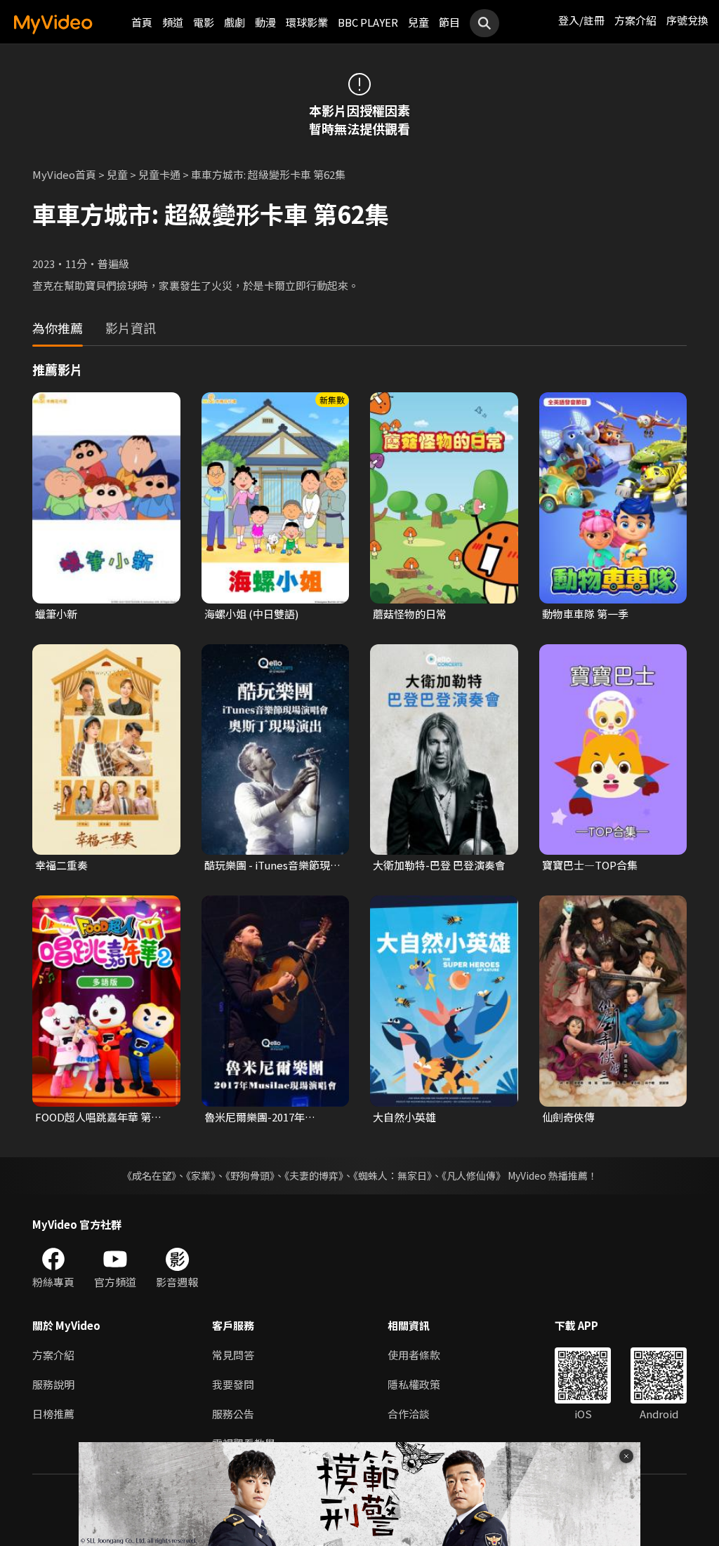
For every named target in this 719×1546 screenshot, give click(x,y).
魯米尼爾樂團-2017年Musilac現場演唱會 (254, 1117)
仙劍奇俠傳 (568, 1116)
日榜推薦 (53, 1413)
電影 (203, 22)
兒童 (418, 22)
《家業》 (201, 1175)
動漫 (265, 22)
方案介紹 (635, 20)
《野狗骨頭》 (250, 1175)
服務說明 (53, 1384)
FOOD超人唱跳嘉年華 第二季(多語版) (98, 1117)
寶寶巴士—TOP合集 (590, 865)
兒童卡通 (159, 174)
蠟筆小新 (56, 613)
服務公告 (233, 1413)
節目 (449, 22)
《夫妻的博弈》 (313, 1175)
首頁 (141, 22)
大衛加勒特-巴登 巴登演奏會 (439, 865)
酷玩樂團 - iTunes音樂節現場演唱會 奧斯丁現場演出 (272, 865)
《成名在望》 (149, 1175)
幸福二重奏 (61, 865)
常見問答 (233, 1354)
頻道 (172, 22)
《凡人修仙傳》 (474, 1175)
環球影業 (307, 22)
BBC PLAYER (368, 22)
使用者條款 (414, 1354)
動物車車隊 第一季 (585, 613)
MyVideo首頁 (64, 174)
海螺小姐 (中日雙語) (251, 613)
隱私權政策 (414, 1384)
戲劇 (234, 22)
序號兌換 (687, 20)
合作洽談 (409, 1413)
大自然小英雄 (404, 1116)
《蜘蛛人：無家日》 (392, 1175)
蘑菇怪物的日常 (410, 613)
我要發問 (233, 1384)
